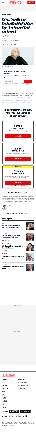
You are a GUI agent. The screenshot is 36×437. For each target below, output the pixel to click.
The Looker (5, 388)
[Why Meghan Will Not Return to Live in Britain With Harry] (30, 250)
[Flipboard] (27, 416)
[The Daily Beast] (16, 2)
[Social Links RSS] (23, 416)
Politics (4, 382)
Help (25, 422)
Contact (8, 422)
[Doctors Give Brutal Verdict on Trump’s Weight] (30, 260)
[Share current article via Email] (11, 44)
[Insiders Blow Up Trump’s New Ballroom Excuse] (30, 271)
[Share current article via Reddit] (14, 44)
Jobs (15, 422)
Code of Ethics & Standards (9, 423)
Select (18, 136)
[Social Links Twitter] (13, 416)
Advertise (20, 422)
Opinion (4, 404)
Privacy (29, 422)
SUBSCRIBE (30, 2)
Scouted (4, 407)
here (28, 213)
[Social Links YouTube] (20, 416)
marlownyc (12, 207)
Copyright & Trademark (8, 425)
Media (3, 391)
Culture (4, 398)
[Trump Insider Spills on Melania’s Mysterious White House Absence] (30, 229)
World (3, 395)
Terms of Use (22, 83)
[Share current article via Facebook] (3, 44)
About (3, 422)
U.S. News (4, 401)
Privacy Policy (26, 201)
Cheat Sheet (5, 379)
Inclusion (20, 423)
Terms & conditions (28, 423)
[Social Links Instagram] (16, 416)
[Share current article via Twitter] (7, 44)
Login (26, 192)
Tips (12, 422)
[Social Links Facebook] (9, 416)
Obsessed (4, 385)
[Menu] (4, 3)
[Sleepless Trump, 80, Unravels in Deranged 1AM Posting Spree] (30, 240)
